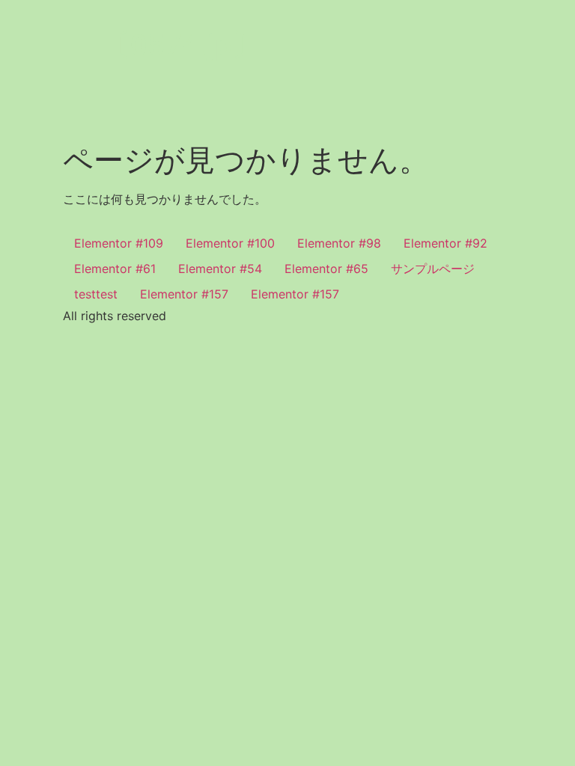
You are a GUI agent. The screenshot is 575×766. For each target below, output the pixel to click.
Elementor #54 (220, 268)
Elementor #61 (115, 268)
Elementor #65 (326, 268)
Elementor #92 (445, 243)
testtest (96, 294)
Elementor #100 (230, 243)
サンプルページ (433, 268)
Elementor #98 (339, 243)
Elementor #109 (118, 243)
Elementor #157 (184, 294)
